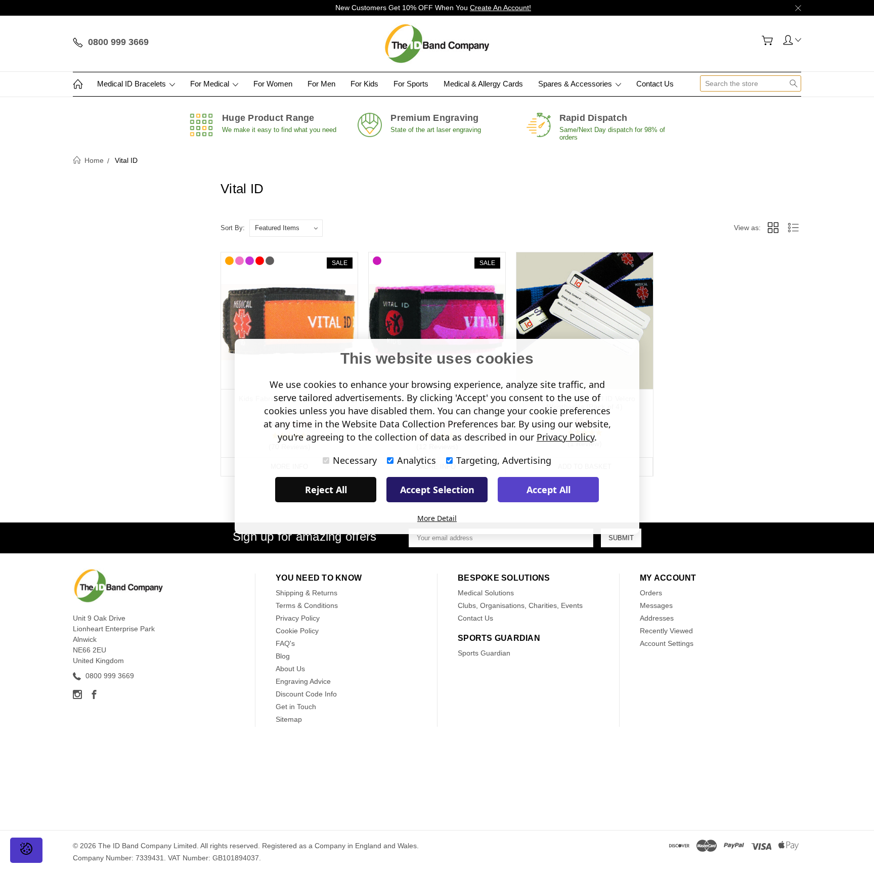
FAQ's (285, 643)
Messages (656, 605)
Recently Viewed (666, 631)
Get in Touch (296, 707)
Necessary (355, 460)
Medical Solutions (486, 593)
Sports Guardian (484, 653)
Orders (651, 593)
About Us (290, 669)
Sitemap (289, 719)
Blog (283, 656)
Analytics (416, 460)
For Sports (411, 83)
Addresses (657, 618)
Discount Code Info (306, 694)
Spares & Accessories (576, 83)
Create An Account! (500, 8)
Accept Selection (437, 490)
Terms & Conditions (307, 605)
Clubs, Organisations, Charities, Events (520, 605)
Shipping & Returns (306, 593)
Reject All (326, 490)
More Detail (437, 518)
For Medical (210, 83)
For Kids (364, 83)
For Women (272, 83)
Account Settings (666, 643)
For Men (321, 83)
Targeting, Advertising (503, 460)
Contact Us (655, 83)
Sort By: (233, 228)
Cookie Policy (297, 631)
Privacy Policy (298, 618)
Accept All (549, 490)
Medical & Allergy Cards (483, 83)
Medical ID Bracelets (132, 83)
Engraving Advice (303, 681)
